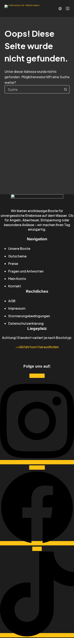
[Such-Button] (65, 89)
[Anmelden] (60, 8)
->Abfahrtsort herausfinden (37, 347)
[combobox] (33, 89)
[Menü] (67, 8)
